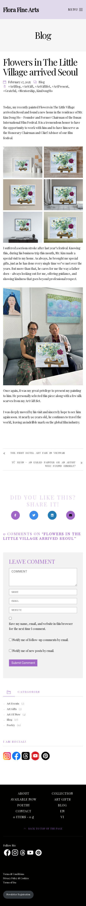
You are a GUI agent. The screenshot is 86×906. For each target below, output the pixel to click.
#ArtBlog (14, 86)
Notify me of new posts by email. (33, 651)
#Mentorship (26, 91)
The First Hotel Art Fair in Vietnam (37, 452)
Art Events (13, 703)
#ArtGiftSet (42, 86)
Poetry (11, 725)
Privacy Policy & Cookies (16, 878)
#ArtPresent (60, 86)
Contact (23, 811)
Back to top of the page (45, 828)
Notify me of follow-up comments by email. (40, 640)
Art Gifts (12, 709)
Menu (73, 10)
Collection (62, 794)
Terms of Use (9, 882)
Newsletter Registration (18, 894)
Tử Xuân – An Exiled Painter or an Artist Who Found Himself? (44, 464)
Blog (42, 82)
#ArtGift (27, 86)
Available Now (24, 799)
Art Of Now (13, 714)
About (23, 794)
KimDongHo (45, 91)
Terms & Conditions (13, 874)
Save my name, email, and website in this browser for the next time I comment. (41, 626)
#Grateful (9, 91)
